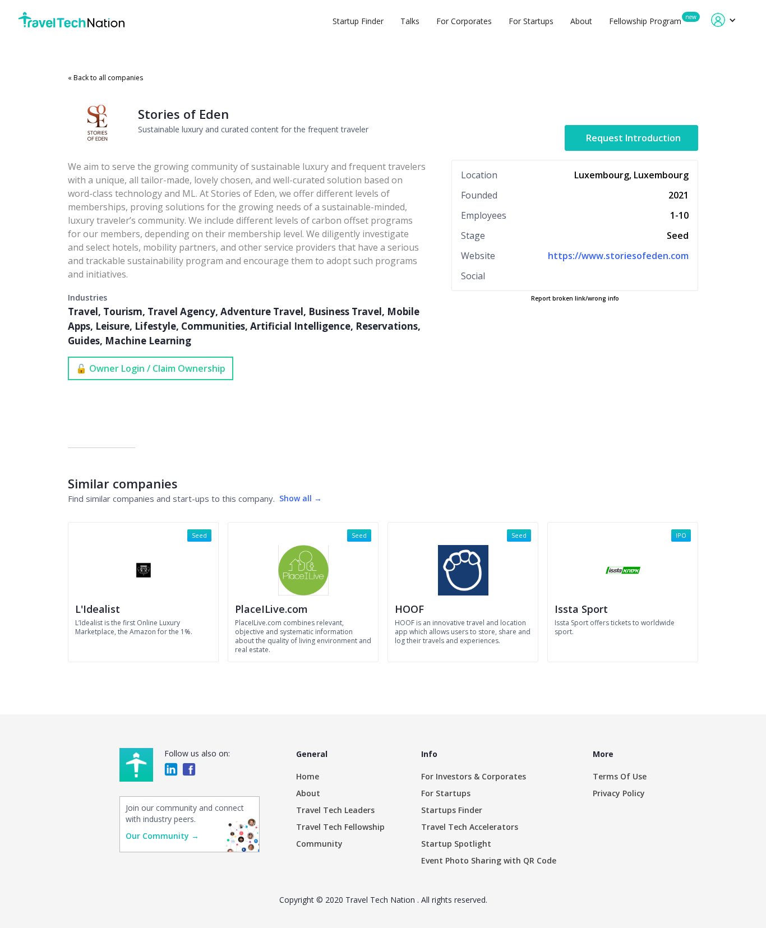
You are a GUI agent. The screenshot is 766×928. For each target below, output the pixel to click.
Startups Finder (451, 810)
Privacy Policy (619, 793)
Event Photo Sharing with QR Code (488, 860)
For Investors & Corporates (473, 776)
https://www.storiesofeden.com (618, 255)
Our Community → (162, 835)
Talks (409, 21)
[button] (723, 20)
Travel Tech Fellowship (340, 826)
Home (307, 776)
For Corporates (464, 21)
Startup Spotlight (456, 843)
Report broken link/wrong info (575, 298)
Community (319, 843)
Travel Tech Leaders (335, 810)
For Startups (531, 21)
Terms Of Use (620, 776)
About (581, 21)
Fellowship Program (645, 21)
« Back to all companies (105, 77)
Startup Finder (358, 21)
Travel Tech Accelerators (469, 826)
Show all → (300, 498)
